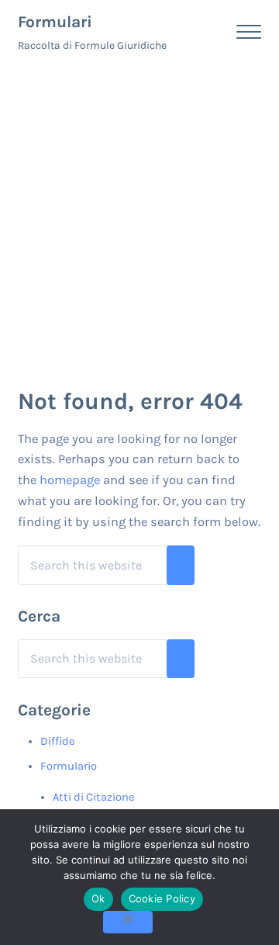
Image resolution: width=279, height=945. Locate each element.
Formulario (68, 766)
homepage (70, 479)
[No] (128, 922)
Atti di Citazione (94, 797)
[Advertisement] (139, 211)
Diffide (57, 741)
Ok (98, 898)
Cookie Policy (162, 898)
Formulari (55, 21)
